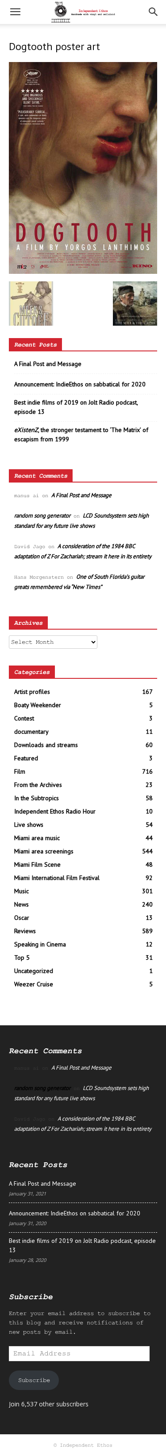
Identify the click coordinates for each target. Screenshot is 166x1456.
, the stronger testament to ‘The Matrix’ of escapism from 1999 (81, 434)
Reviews (25, 931)
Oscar (21, 918)
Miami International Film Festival (57, 878)
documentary (31, 732)
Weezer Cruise (33, 984)
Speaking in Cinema (40, 944)
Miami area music (37, 838)
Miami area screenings (43, 851)
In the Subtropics (36, 798)
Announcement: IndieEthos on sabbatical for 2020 (80, 384)
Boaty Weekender (37, 705)
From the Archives (38, 785)
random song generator (42, 515)
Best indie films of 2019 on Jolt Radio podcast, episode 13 (76, 407)
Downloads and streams (46, 745)
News (21, 904)
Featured (26, 758)
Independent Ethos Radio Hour (55, 811)
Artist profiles (32, 692)
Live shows (28, 825)
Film (19, 771)
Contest (24, 718)
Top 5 (22, 958)
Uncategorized (33, 971)
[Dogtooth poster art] (83, 272)
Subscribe (34, 1380)
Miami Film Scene (37, 864)
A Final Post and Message (47, 364)
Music (21, 891)
